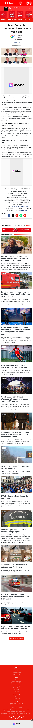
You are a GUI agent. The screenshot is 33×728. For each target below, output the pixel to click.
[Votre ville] (20, 3)
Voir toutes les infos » (16, 638)
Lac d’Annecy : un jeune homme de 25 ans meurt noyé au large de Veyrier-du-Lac (15, 294)
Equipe (16, 671)
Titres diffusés (16, 672)
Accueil (4, 19)
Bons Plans (12, 19)
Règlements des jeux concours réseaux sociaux (16, 710)
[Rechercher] (27, 3)
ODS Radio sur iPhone (16, 703)
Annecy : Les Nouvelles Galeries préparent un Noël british (15, 566)
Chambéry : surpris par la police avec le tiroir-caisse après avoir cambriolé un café (15, 434)
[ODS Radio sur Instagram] (22, 717)
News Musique (16, 681)
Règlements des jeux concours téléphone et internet (16, 713)
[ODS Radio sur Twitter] (14, 717)
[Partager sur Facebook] (8, 216)
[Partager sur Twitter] (12, 216)
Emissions (16, 689)
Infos (20, 19)
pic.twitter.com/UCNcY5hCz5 (20, 206)
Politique (27, 19)
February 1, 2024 (22, 210)
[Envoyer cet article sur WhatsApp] (20, 216)
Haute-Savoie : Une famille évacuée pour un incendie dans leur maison (15, 597)
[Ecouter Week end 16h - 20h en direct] (16, 229)
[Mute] (29, 8)
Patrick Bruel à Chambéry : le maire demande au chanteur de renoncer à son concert (14, 258)
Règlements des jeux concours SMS (16, 711)
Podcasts (16, 696)
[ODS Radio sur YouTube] (18, 717)
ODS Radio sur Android (16, 705)
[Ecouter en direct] (30, 3)
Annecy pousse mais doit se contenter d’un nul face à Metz (14, 366)
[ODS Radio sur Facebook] (10, 717)
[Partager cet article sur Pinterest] (16, 216)
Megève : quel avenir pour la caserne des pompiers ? (13, 530)
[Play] (2, 13)
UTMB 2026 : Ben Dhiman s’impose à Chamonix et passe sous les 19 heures (14, 399)
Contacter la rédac (16, 683)
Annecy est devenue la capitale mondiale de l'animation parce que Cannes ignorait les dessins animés (16, 330)
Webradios (16, 698)
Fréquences (16, 674)
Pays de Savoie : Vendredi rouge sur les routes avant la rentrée (15, 627)
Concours (16, 691)
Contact (16, 669)
